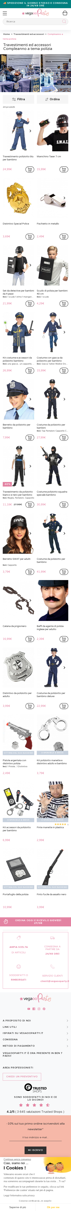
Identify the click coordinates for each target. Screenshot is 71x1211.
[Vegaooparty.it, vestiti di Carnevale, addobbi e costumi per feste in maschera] (35, 11)
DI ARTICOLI (19, 952)
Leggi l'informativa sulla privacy (19, 1195)
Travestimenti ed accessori (28, 34)
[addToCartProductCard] (29, 169)
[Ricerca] (63, 22)
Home (6, 34)
